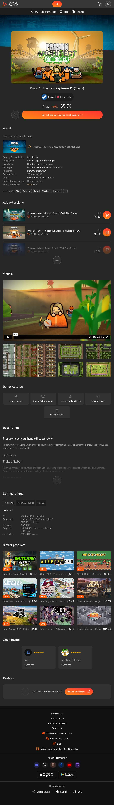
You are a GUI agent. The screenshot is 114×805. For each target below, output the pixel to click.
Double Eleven (34, 167)
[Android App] (67, 774)
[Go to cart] (100, 4)
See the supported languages (41, 160)
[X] (45, 765)
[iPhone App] (46, 774)
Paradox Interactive (36, 170)
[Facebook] (61, 765)
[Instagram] (53, 765)
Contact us (57, 728)
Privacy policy (57, 718)
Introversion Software (52, 167)
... (65, 191)
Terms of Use (57, 713)
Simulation (39, 177)
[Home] (10, 4)
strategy (27, 191)
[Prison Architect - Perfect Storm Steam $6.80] (14, 215)
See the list (32, 157)
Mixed (30, 184)
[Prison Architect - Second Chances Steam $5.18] (14, 232)
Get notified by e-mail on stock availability (62, 115)
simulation (46, 191)
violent (58, 191)
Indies (30, 177)
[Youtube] (69, 765)
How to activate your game (40, 164)
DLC (17, 191)
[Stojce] (28, 652)
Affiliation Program (57, 723)
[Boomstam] (65, 652)
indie (36, 191)
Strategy (49, 177)
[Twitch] (77, 765)
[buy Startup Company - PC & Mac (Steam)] (94, 615)
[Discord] (37, 765)
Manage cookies (57, 786)
